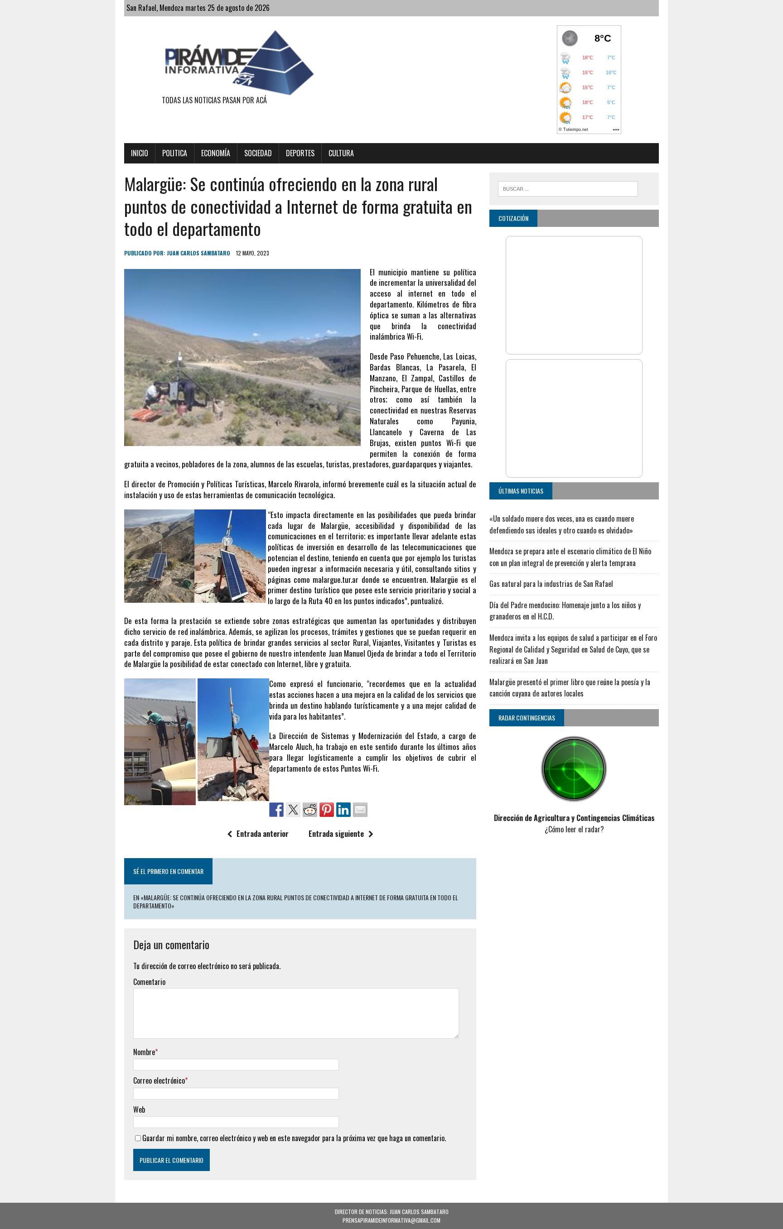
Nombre (144, 1052)
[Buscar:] (568, 187)
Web (139, 1109)
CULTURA (341, 153)
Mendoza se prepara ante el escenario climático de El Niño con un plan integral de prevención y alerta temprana (570, 557)
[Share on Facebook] (276, 809)
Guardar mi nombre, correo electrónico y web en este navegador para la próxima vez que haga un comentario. (294, 1138)
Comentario (149, 981)
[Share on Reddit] (310, 809)
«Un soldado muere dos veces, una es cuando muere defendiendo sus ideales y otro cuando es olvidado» (561, 524)
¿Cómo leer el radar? (574, 829)
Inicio (139, 153)
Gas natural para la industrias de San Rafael (551, 583)
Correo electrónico (159, 1080)
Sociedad (258, 153)
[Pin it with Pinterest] (326, 809)
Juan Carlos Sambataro (198, 253)
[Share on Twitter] (293, 809)
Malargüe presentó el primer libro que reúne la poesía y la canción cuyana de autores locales (569, 688)
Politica (174, 153)
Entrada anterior (263, 833)
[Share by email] (360, 809)
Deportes (300, 153)
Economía (215, 153)
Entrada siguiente (336, 833)
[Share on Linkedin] (343, 809)
